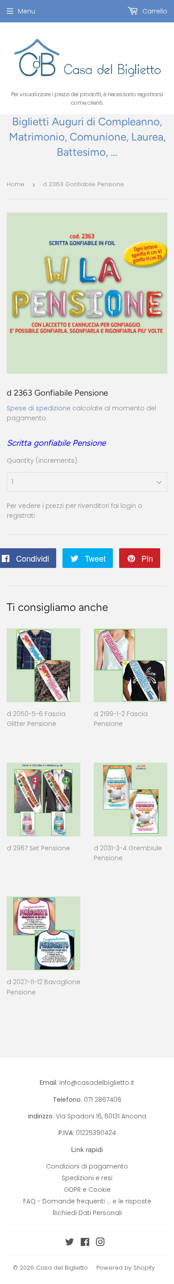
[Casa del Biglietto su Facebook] (85, 1243)
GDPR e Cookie (87, 1189)
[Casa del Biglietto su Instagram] (100, 1243)
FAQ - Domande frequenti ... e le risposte (87, 1201)
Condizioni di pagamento (87, 1166)
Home (16, 184)
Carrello (154, 11)
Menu (26, 11)
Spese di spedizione (38, 408)
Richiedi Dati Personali (87, 1212)
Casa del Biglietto (62, 1267)
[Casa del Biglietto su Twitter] (69, 1243)
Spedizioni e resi (87, 1177)
